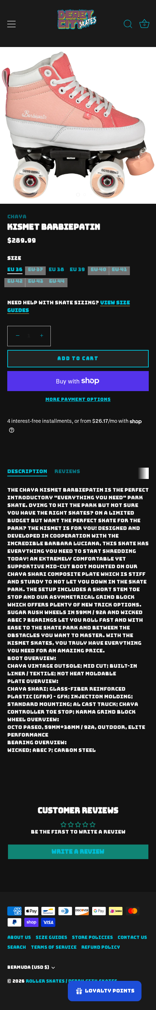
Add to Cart (78, 358)
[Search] (128, 25)
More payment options (78, 399)
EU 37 (35, 269)
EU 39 (77, 269)
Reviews (67, 471)
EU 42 (14, 281)
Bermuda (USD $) (28, 967)
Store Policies (92, 937)
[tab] (30, 471)
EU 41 (119, 269)
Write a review (78, 851)
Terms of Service (54, 947)
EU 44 (57, 281)
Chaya (16, 216)
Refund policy (100, 947)
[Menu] (12, 24)
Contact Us (132, 937)
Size (14, 258)
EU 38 (56, 269)
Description (27, 471)
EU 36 (14, 269)
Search (16, 947)
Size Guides (51, 937)
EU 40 (98, 269)
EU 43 (35, 281)
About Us (19, 937)
